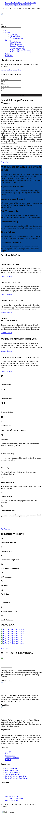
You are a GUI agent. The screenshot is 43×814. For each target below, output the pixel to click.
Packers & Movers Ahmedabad (20, 50)
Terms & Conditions (17, 38)
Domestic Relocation (17, 46)
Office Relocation (16, 44)
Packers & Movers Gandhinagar (21, 52)
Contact (8, 760)
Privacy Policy (15, 36)
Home (7, 30)
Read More (5, 162)
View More (5, 648)
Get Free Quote (6, 529)
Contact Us (9, 56)
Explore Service (6, 276)
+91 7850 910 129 (11, 796)
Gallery (7, 54)
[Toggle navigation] (2, 24)
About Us (13, 34)
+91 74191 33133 (16, 798)
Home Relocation (16, 42)
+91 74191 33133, (14, 3)
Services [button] (8, 40)
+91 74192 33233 (29, 3)
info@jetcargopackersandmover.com (18, 5)
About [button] (7, 32)
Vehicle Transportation (17, 48)
